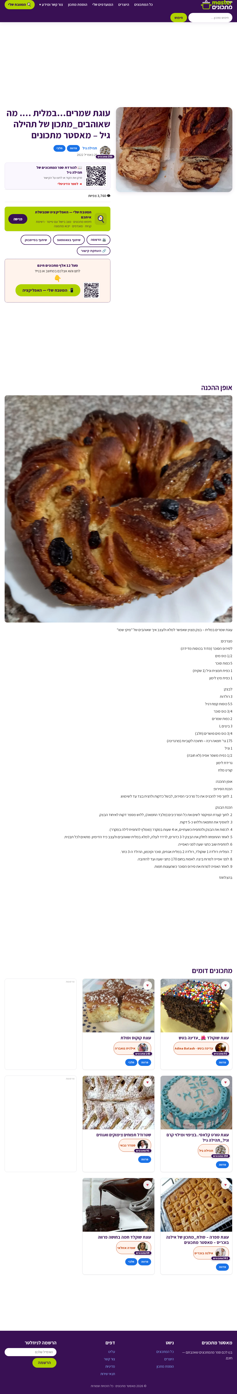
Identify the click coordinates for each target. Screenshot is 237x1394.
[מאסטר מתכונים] (216, 4)
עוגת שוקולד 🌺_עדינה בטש (204, 1037)
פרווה (73, 148)
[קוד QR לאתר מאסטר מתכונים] (91, 290)
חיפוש (179, 17)
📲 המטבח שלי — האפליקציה (47, 290)
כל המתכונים (143, 4)
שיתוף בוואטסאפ (69, 240)
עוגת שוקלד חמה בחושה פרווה (124, 1237)
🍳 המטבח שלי (19, 4)
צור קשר (109, 1359)
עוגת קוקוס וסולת (136, 1037)
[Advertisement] (118, 69)
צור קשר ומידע (51, 4)
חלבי (59, 148)
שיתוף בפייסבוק (36, 240)
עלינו (111, 1351)
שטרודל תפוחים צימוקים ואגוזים (124, 1134)
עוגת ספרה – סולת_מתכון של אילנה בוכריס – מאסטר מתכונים (197, 1239)
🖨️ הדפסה (98, 240)
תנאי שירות (107, 1373)
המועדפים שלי (102, 4)
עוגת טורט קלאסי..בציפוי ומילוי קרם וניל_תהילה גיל (198, 1137)
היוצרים (123, 4)
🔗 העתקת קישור (93, 251)
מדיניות (110, 1366)
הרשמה (44, 1363)
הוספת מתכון (77, 4)
